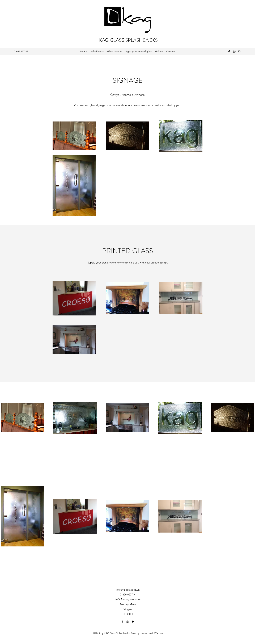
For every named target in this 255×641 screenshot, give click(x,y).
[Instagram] (234, 51)
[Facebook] (229, 51)
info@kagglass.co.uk (127, 589)
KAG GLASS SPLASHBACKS (128, 40)
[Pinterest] (239, 51)
